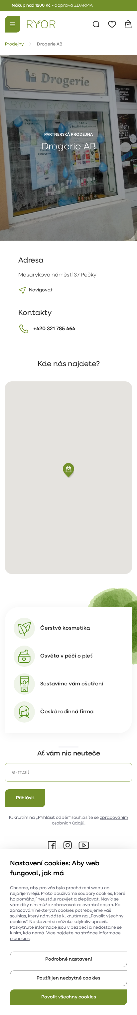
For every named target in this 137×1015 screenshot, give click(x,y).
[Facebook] (52, 845)
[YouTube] (83, 845)
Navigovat (41, 290)
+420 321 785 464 (54, 329)
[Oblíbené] (112, 24)
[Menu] (12, 24)
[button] (68, 470)
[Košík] (128, 24)
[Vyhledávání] (96, 24)
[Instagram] (67, 845)
